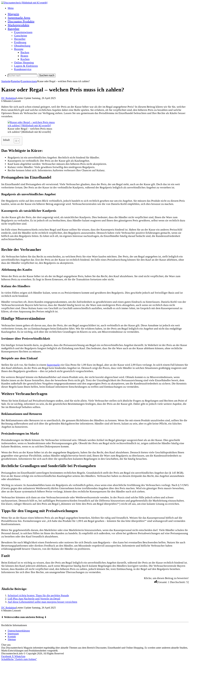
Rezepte (18, 49)
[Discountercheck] (24, 2)
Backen (24, 52)
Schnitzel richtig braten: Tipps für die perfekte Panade (38, 595)
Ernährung (20, 42)
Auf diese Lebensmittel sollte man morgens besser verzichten (42, 601)
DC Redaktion (8, 98)
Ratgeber (13, 28)
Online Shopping (24, 62)
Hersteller (19, 39)
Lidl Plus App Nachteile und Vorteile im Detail (34, 598)
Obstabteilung (22, 45)
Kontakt (12, 636)
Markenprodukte (18, 25)
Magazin (13, 14)
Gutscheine (20, 35)
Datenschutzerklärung (19, 630)
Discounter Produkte (21, 21)
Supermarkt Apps (19, 17)
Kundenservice (22, 69)
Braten (24, 55)
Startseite (5, 81)
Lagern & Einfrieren (26, 65)
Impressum (13, 633)
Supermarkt (53, 364)
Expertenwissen (23, 32)
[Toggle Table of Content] (15, 141)
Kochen (24, 59)
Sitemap (12, 639)
